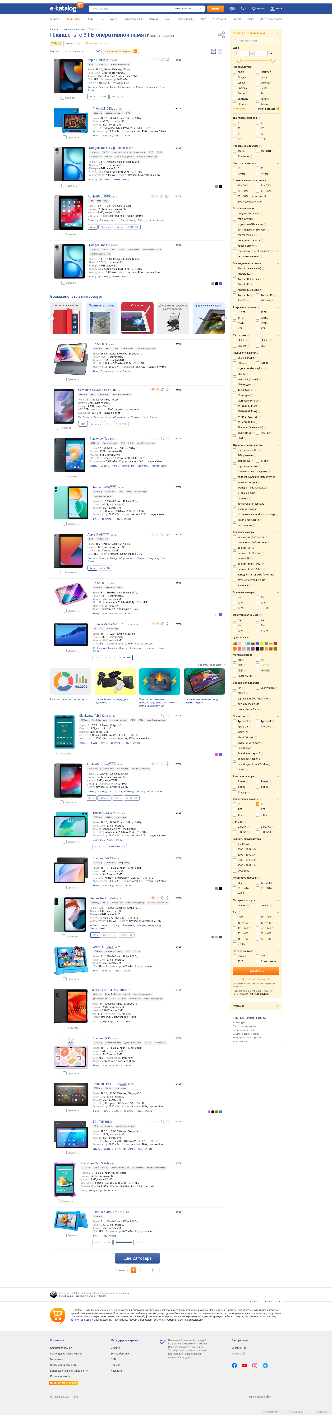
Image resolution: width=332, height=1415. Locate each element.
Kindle (108, 1088)
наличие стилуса (247, 482)
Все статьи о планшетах (210, 665)
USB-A (241, 373)
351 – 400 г (244, 922)
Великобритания (120, 1353)
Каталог (54, 29)
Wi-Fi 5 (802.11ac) (247, 406)
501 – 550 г (267, 928)
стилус (108, 157)
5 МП (240, 597)
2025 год (98, 348)
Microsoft (266, 82)
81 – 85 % (266, 191)
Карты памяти (240, 1041)
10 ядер (242, 792)
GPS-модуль (245, 384)
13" (239, 139)
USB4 (241, 363)
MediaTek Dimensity (249, 742)
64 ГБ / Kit (99, 846)
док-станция (245, 525)
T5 (95, 629)
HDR (240, 687)
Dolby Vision (267, 687)
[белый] (216, 614)
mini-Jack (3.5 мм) (248, 379)
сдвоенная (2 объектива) (252, 542)
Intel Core (266, 726)
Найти (216, 8)
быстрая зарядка (247, 509)
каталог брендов (81, 1319)
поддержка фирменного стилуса (256, 477)
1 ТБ (240, 328)
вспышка (243, 585)
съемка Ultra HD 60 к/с (250, 569)
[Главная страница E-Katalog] (67, 8)
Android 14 (244, 295)
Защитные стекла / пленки (246, 1034)
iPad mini (92, 769)
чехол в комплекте (248, 519)
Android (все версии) (249, 268)
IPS (262, 659)
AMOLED (265, 670)
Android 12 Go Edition (249, 279)
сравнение (206, 1313)
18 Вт (241, 882)
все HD (241, 151)
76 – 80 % (243, 191)
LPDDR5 (242, 832)
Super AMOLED (246, 676)
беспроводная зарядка (251, 503)
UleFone (242, 104)
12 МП (264, 602)
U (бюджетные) (113, 1043)
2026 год (98, 113)
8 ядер (264, 786)
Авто (203, 19)
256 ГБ (103, 96)
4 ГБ (240, 809)
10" (262, 128)
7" (239, 123)
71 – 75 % (266, 185)
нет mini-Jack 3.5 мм (147, 157)
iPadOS (242, 300)
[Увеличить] (68, 76)
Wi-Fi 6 (108, 817)
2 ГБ (240, 804)
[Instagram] (254, 1365)
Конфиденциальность (63, 1365)
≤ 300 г (241, 917)
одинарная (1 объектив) (251, 537)
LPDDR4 (242, 826)
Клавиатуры (239, 1022)
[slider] (239, 61)
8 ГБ (240, 814)
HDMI (240, 438)
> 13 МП (265, 608)
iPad (91, 64)
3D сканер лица (246, 493)
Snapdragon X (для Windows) (254, 764)
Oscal (264, 88)
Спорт (250, 19)
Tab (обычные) (110, 443)
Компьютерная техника (73, 29)
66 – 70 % (243, 185)
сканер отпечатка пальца (252, 487)
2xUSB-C (265, 363)
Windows (265, 300)
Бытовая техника (133, 19)
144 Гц (264, 173)
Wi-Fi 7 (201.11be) (247, 422)
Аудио (113, 19)
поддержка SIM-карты (250, 224)
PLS (240, 665)
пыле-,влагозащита (142, 994)
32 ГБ (264, 312)
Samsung (243, 98)
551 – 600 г (244, 933)
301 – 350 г (267, 917)
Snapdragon (244, 748)
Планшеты (94, 29)
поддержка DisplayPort (251, 368)
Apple (241, 72)
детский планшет (113, 113)
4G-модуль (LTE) (247, 390)
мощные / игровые (248, 213)
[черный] (220, 186)
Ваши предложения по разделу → (112, 1293)
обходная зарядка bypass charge (256, 514)
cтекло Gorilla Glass (248, 709)
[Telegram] (265, 1365)
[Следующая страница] (153, 1270)
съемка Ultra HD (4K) (249, 564)
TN (239, 659)
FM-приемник (245, 455)
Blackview (266, 72)
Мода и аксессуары (271, 19)
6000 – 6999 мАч (247, 854)
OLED (240, 670)
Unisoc (241, 769)
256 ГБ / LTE (117, 96)
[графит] (220, 937)
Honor (264, 77)
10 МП (241, 602)
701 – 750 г (267, 938)
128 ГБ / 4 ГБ (109, 935)
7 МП (240, 625)
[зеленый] (212, 937)
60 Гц (240, 168)
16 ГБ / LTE (110, 657)
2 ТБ (263, 328)
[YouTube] (244, 1365)
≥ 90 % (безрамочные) (250, 201)
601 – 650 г (267, 933)
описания (76, 1316)
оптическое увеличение (251, 580)
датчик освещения (248, 704)
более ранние (268, 961)
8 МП (263, 597)
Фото (91, 19)
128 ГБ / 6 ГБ (126, 935)
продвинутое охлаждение (253, 471)
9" (239, 128)
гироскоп (243, 498)
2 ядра (241, 781)
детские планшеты (248, 256)
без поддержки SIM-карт (252, 229)
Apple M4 (266, 721)
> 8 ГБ (264, 814)
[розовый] (216, 754)
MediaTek (243, 732)
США (114, 1359)
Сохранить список (99, 43)
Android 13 (244, 284)
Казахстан (117, 1370)
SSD (263, 345)
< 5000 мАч (244, 844)
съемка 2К (244, 558)
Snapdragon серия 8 (249, 758)
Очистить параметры (258, 979)
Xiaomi (264, 104)
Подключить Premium (63, 1382)
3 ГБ (54, 43)
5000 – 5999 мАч (247, 849)
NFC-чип (122, 999)
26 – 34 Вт (243, 888)
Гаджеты (55, 19)
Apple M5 (243, 726)
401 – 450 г (267, 922)
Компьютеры (74, 19)
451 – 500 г (244, 928)
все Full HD (266, 151)
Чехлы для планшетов (244, 1030)
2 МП (240, 620)
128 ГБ (119, 227)
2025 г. (241, 961)
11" (239, 133)
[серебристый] (216, 937)
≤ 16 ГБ (241, 312)
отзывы (121, 1316)
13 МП (241, 608)
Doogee (242, 77)
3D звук (265, 460)
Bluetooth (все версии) (250, 427)
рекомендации (253, 1316)
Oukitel (241, 93)
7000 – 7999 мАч (247, 860)
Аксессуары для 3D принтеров (248, 1037)
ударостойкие (246, 245)
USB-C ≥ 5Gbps (246, 357)
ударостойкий (100, 999)
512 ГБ (264, 323)
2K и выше (243, 156)
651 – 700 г (244, 938)
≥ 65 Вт (241, 893)
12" (262, 133)
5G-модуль (244, 395)
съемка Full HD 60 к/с (249, 553)
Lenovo (242, 82)
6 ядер (241, 786)
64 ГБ (139, 1242)
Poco (263, 93)
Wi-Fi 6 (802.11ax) (247, 411)
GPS (128, 113)
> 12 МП (265, 630)
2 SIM (159, 152)
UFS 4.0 (242, 345)
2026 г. (264, 956)
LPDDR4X (266, 826)
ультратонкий (107, 769)
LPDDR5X (266, 832)
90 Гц (105, 903)
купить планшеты (259, 993)
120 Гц (105, 152)
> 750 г (241, 944)
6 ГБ (263, 809)
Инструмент (219, 19)
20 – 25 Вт (266, 882)
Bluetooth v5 (244, 432)
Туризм (236, 19)
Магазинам (56, 1359)
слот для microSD (247, 450)
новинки (242, 956)
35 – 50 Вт (266, 888)
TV (102, 19)
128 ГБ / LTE (133, 227)
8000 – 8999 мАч (247, 865)
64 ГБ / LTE (104, 798)
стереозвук (102, 64)
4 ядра (264, 781)
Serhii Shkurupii (67, 1296)
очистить (71, 43)
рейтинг (228, 1316)
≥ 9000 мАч (244, 870)
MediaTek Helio (246, 737)
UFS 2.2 (242, 340)
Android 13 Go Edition (249, 289)
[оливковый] (216, 1111)
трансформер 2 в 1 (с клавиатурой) (128, 152)
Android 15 (110, 492)
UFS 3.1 (265, 340)
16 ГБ (97, 657)
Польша (115, 1365)
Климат (153, 19)
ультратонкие (245, 235)
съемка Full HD (246, 547)
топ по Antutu (245, 219)
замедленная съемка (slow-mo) (256, 574)
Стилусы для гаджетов (244, 1026)
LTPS (263, 665)
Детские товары (185, 19)
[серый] (216, 186)
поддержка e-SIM (248, 400)
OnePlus (242, 88)
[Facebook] (234, 1365)
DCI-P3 (241, 693)
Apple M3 (243, 721)
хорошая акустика (248, 466)
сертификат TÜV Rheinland (253, 698)
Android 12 (244, 273)
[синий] (220, 283)
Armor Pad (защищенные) (117, 994)
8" (262, 123)
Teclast (265, 98)
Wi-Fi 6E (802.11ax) (248, 416)
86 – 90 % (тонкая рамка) (252, 196)
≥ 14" (263, 139)
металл (265, 905)
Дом (166, 19)
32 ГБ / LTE (105, 227)
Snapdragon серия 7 (249, 753)
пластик (242, 905)
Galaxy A (83, 394)
